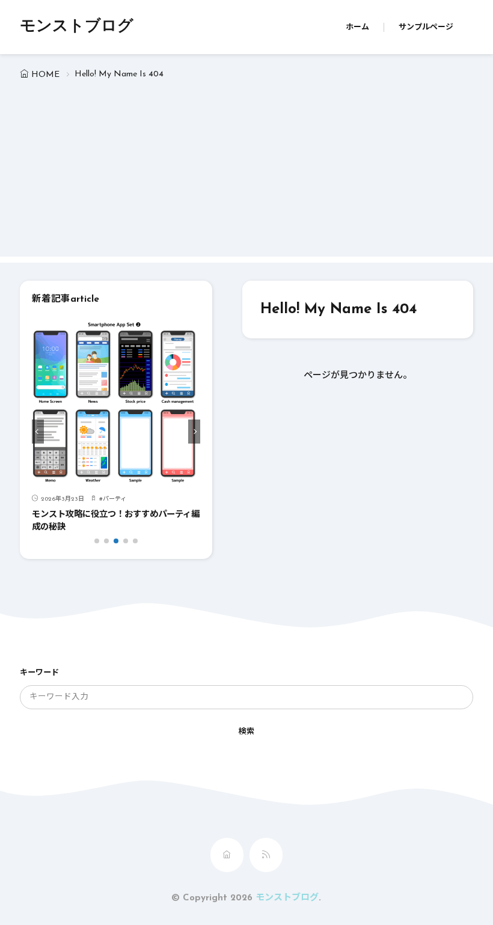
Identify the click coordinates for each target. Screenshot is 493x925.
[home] (226, 855)
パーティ (114, 499)
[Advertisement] (246, 172)
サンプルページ (426, 27)
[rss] (266, 855)
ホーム (357, 27)
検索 (246, 732)
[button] (38, 432)
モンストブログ (76, 27)
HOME (45, 74)
